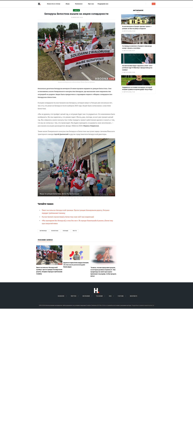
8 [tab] (81, 198)
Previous (41, 169)
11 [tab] (90, 198)
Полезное (78, 4)
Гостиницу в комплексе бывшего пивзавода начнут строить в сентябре (137, 47)
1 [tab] (60, 198)
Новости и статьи (53, 4)
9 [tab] (84, 198)
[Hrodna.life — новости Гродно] (39, 4)
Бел (153, 4)
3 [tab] (66, 198)
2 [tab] (63, 198)
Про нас (91, 4)
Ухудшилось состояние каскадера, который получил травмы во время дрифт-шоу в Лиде (137, 88)
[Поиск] (147, 4)
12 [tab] (93, 198)
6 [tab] (75, 198)
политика (54, 230)
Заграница (43, 230)
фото (75, 230)
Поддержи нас (103, 4)
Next (112, 169)
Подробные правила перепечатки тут (143, 305)
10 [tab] (87, 198)
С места (76, 10)
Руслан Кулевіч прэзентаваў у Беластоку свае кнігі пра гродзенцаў (68, 217)
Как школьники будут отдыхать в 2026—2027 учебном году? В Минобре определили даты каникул (137, 68)
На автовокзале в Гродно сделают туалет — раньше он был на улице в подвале (137, 27)
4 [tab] (69, 198)
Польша (65, 230)
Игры (67, 4)
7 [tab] (78, 198)
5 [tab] (72, 198)
